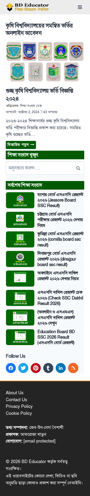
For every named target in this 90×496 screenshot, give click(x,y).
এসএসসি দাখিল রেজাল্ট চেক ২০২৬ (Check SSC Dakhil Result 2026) (60, 298)
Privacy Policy (19, 406)
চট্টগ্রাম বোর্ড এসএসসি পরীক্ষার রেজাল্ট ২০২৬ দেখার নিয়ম (60, 220)
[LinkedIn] (61, 368)
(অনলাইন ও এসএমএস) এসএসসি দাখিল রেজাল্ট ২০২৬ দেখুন (56, 317)
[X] (23, 368)
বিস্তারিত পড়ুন (21, 145)
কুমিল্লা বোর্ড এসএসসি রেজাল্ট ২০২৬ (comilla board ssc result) (60, 239)
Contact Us (16, 400)
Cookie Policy (19, 413)
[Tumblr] (48, 368)
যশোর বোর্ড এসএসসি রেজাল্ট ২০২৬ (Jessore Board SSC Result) (60, 200)
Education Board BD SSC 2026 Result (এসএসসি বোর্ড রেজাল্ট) (56, 337)
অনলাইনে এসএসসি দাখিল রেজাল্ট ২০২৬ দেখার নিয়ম (57, 275)
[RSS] (73, 368)
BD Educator (34, 461)
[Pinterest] (36, 368)
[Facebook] (11, 368)
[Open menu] (79, 7)
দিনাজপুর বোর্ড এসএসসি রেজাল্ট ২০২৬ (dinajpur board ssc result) (56, 259)
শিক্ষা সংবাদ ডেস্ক (31, 106)
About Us (15, 393)
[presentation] (45, 62)
